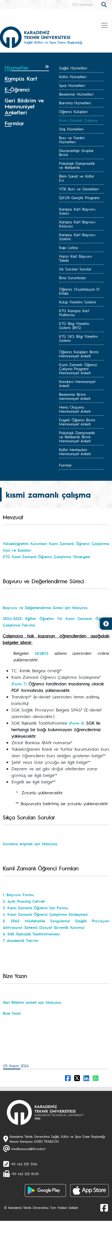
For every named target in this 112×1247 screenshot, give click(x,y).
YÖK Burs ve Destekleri (79, 188)
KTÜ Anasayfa (82, 4)
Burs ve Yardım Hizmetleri (72, 139)
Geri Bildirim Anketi (20, 1002)
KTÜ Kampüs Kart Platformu (74, 312)
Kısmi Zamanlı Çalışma (78, 120)
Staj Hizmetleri (71, 128)
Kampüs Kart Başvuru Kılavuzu (77, 223)
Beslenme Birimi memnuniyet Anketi (75, 396)
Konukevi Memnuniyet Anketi (77, 383)
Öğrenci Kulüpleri (73, 111)
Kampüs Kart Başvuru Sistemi (77, 236)
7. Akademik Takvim (20, 940)
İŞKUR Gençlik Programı (79, 197)
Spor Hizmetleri (72, 85)
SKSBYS (41, 653)
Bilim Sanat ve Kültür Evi (76, 178)
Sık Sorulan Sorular (75, 268)
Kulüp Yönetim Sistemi (77, 301)
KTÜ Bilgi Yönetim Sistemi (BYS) (74, 325)
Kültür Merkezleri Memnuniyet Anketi (75, 451)
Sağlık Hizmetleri (73, 67)
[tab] (26, 67)
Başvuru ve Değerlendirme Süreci (34, 607)
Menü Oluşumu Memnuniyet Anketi (75, 408)
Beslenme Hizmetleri (76, 94)
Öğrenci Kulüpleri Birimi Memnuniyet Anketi (78, 353)
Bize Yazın (12, 1013)
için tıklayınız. (76, 607)
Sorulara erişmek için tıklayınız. (30, 843)
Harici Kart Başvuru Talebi (75, 258)
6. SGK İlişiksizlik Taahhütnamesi (31, 933)
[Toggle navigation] (104, 25)
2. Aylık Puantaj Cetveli (24, 901)
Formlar (65, 465)
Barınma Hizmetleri (75, 102)
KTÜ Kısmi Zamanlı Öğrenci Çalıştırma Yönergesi (46, 556)
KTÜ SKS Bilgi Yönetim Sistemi (78, 338)
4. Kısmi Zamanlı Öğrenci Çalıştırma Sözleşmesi (45, 914)
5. (7, 920)
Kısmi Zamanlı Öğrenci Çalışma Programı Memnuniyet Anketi (78, 368)
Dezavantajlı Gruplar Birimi (76, 152)
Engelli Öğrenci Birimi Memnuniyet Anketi (77, 421)
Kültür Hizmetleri (72, 76)
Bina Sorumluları (72, 277)
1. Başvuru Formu (18, 894)
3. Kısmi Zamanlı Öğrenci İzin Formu (35, 907)
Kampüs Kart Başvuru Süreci (77, 210)
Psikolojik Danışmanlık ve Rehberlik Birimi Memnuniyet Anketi (77, 436)
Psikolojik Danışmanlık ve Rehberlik (77, 165)
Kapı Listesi (68, 247)
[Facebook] (104, 1207)
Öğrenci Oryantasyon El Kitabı (79, 291)
